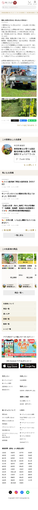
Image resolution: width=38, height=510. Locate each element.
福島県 (21, 455)
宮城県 (30, 452)
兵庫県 (30, 469)
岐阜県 (4, 466)
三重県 (30, 466)
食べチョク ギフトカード (27, 433)
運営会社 (4, 414)
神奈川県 (13, 461)
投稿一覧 (6, 319)
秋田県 (4, 455)
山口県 (21, 474)
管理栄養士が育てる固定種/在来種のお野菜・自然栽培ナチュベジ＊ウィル (25, 151)
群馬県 (13, 458)
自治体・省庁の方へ (26, 404)
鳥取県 (21, 472)
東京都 (4, 461)
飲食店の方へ (6, 389)
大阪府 (21, 469)
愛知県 (21, 466)
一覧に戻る (19, 235)
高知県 (21, 477)
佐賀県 (4, 480)
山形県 (13, 455)
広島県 (13, 474)
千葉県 (30, 458)
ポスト (15, 120)
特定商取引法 (6, 430)
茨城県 (30, 455)
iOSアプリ (23, 439)
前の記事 (7, 230)
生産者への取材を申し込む (28, 390)
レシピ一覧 (7, 329)
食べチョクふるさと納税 (27, 414)
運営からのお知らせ (8, 420)
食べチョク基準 (6, 383)
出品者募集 (23, 380)
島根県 (30, 472)
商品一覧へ (19, 293)
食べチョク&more (25, 436)
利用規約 (4, 424)
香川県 (4, 477)
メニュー (35, 4)
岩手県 (21, 452)
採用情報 (4, 440)
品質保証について (7, 386)
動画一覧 (6, 324)
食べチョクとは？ (7, 380)
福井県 (13, 463)
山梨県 (21, 463)
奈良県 (4, 472)
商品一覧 (6, 309)
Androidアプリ (24, 442)
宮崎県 (4, 483)
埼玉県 (21, 458)
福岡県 (30, 477)
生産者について (8, 303)
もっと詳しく (29, 165)
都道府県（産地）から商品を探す (13, 448)
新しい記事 (30, 230)
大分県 (30, 480)
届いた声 (6, 314)
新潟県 (21, 461)
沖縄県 (21, 483)
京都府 (13, 469)
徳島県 (30, 474)
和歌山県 (13, 472)
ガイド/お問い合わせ (8, 417)
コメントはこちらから (26, 125)
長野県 (30, 463)
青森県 (13, 452)
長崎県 (13, 480)
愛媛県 (13, 477)
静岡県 (13, 466)
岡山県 (4, 474)
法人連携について (25, 401)
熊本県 (21, 480)
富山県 (30, 461)
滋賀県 (4, 469)
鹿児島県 (13, 483)
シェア (24, 120)
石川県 (4, 463)
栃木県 (4, 458)
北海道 (4, 452)
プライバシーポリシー (8, 427)
